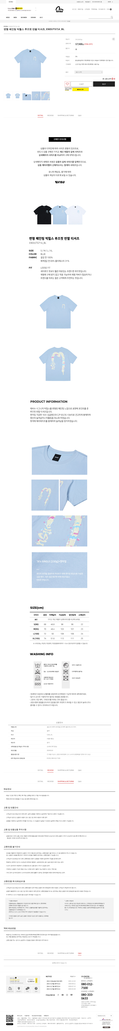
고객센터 (87, 9)
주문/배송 (94, 9)
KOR (109, 2)
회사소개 (19, 1015)
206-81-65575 (31, 1020)
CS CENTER (85, 976)
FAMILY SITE (101, 1016)
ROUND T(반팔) (66, 21)
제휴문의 (46, 1015)
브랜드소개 (80, 2)
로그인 (74, 9)
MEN (55, 21)
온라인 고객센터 (87, 981)
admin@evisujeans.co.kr (28, 1021)
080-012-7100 (87, 986)
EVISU (11, 2)
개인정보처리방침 (36, 1015)
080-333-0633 (87, 996)
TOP (59, 21)
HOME (50, 21)
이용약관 (26, 1015)
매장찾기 (87, 2)
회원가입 (80, 9)
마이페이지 (101, 9)
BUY (104, 84)
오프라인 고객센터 (87, 991)
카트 (109, 9)
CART (81, 84)
